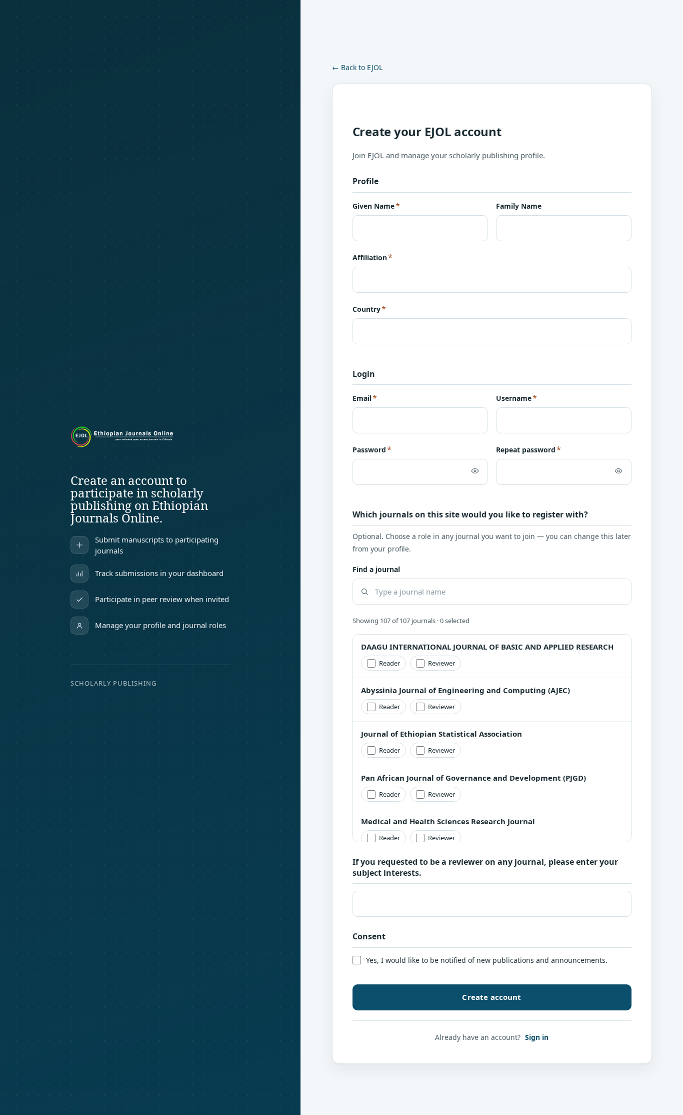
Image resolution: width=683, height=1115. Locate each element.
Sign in (536, 1037)
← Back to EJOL (357, 67)
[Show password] (475, 471)
